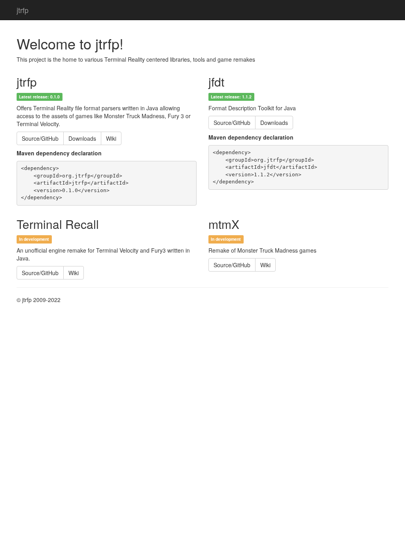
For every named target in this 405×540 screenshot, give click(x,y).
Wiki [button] (111, 138)
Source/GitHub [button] (40, 138)
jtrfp (22, 10)
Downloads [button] (82, 138)
